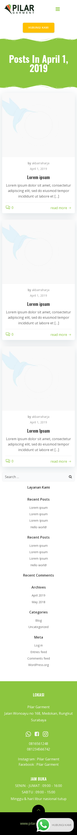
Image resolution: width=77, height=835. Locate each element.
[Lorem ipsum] (38, 124)
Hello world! (38, 527)
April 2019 (38, 595)
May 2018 (38, 602)
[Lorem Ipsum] (38, 378)
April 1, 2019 (38, 169)
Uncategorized (38, 627)
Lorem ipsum (38, 508)
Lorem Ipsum (38, 520)
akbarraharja (40, 163)
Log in (38, 645)
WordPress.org (38, 665)
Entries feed (38, 652)
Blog (38, 620)
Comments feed (38, 658)
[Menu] (57, 9)
